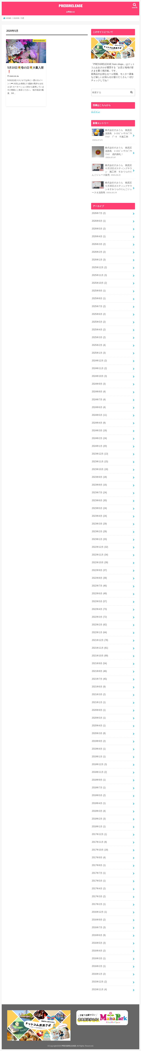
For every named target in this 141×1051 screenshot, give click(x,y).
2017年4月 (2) (99, 888)
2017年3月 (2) (99, 896)
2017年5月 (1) (99, 881)
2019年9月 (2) (99, 741)
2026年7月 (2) (99, 213)
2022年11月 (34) (100, 555)
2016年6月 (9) (99, 935)
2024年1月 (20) (99, 446)
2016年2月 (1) (99, 966)
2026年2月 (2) (99, 252)
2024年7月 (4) (99, 399)
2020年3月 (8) (99, 733)
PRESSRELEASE (71, 5)
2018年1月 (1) (99, 826)
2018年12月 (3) (99, 764)
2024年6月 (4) (99, 407)
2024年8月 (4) (99, 391)
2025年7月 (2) (99, 306)
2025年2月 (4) (99, 345)
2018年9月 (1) (99, 780)
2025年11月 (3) (99, 275)
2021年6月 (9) (99, 687)
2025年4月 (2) (99, 329)
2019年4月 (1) (99, 749)
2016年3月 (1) (99, 958)
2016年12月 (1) (99, 912)
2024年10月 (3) (99, 376)
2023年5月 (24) (99, 508)
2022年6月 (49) (99, 593)
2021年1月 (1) (99, 702)
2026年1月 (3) (99, 260)
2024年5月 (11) (99, 415)
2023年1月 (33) (99, 539)
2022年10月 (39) (100, 562)
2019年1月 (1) (99, 756)
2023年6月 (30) (99, 500)
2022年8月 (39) (99, 578)
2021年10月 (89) (100, 656)
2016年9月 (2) (99, 920)
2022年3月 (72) (99, 617)
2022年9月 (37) (99, 570)
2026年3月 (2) (99, 244)
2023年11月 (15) (100, 461)
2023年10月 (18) (100, 469)
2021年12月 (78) (100, 640)
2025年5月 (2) (99, 322)
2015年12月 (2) (99, 982)
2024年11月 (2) (99, 368)
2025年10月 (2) (99, 283)
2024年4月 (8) (99, 423)
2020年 (16, 18)
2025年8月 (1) (99, 298)
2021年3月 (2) (99, 694)
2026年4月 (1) (99, 236)
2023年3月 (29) (99, 524)
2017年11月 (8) (99, 842)
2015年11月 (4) (99, 989)
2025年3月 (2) (99, 337)
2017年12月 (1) (99, 834)
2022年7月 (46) (99, 586)
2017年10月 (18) (100, 850)
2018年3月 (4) (99, 811)
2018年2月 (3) (99, 819)
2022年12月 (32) (100, 547)
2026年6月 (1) (99, 221)
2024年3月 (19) (99, 430)
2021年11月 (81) (100, 648)
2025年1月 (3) (99, 353)
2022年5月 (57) (99, 601)
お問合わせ (70, 12)
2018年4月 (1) (99, 803)
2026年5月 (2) (99, 229)
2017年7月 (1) (99, 873)
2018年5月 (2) (99, 795)
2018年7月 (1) (99, 787)
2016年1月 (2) (99, 974)
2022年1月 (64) (99, 632)
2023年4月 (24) (99, 516)
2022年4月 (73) (99, 609)
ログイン (95, 112)
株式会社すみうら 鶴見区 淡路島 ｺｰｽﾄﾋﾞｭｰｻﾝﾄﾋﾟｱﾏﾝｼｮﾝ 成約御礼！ (119, 153)
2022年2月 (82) (99, 625)
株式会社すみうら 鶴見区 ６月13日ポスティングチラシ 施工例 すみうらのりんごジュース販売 (113, 170)
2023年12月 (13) (100, 454)
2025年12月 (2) (99, 267)
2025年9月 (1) (99, 291)
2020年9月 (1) (99, 710)
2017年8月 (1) (99, 865)
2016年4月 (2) (99, 951)
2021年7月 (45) (99, 679)
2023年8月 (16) (99, 485)
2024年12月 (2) (99, 360)
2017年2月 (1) (99, 904)
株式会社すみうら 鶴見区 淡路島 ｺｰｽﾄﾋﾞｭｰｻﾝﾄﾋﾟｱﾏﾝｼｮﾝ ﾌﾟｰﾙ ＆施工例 (113, 135)
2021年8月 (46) (99, 671)
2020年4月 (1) (99, 725)
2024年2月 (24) (99, 438)
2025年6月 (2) (99, 314)
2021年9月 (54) (99, 663)
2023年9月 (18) (99, 477)
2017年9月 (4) (99, 857)
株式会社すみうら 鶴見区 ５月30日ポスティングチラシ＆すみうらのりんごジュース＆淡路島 (113, 188)
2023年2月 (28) (99, 531)
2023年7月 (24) (99, 492)
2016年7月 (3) (99, 927)
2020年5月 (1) (99, 718)
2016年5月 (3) (99, 943)
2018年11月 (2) (99, 772)
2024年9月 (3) (99, 384)
